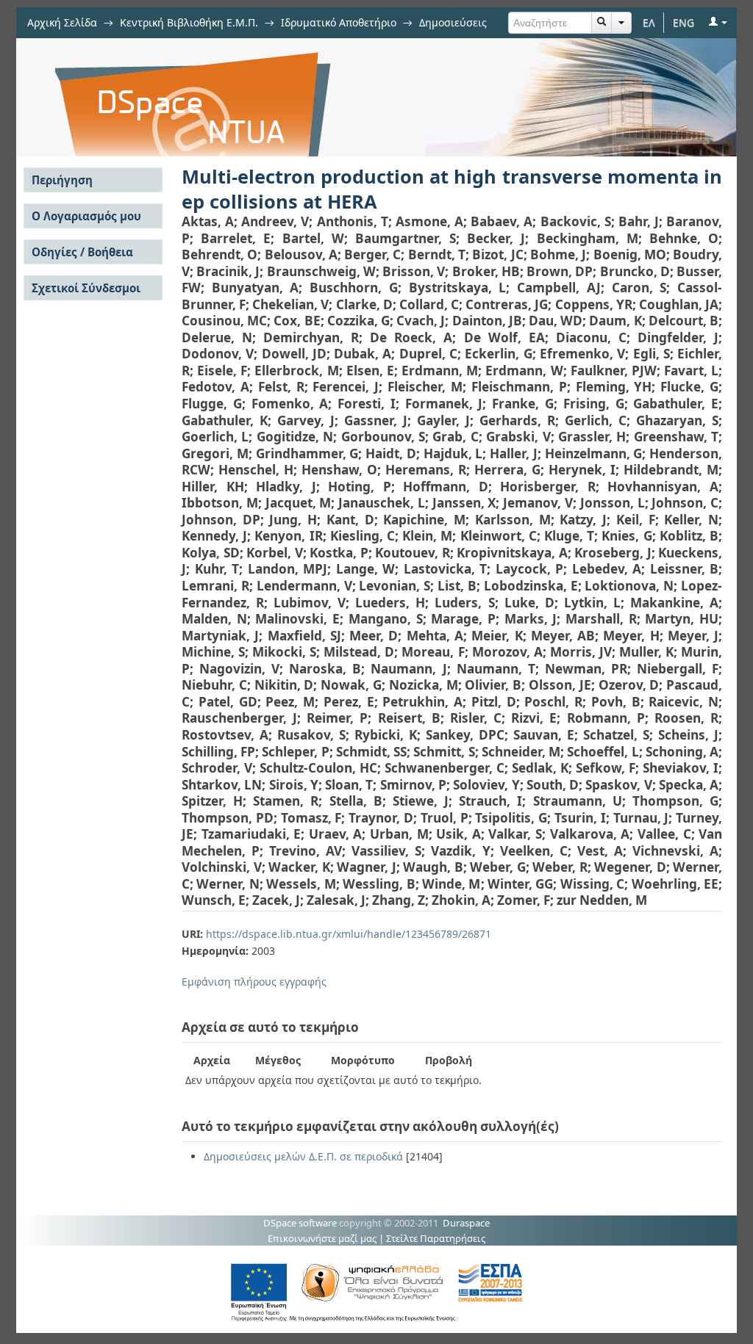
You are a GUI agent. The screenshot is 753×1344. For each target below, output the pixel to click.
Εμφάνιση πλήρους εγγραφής (254, 982)
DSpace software (300, 1222)
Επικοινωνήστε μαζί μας (322, 1238)
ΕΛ (649, 22)
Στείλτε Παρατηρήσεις (435, 1238)
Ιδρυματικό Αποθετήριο (338, 22)
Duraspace (466, 1222)
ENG (683, 22)
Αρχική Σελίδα (62, 22)
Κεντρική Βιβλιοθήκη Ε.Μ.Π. (189, 22)
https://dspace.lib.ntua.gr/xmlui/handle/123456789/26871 (348, 934)
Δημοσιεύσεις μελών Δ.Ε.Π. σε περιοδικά (303, 1156)
